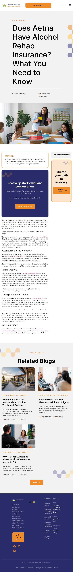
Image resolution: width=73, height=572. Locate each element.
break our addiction (42, 237)
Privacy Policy (47, 537)
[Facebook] (14, 546)
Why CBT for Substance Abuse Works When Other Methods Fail (16, 459)
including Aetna (36, 298)
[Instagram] (19, 546)
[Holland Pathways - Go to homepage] (11, 5)
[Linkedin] (14, 551)
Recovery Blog (47, 531)
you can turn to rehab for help (31, 273)
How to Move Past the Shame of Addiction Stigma (54, 401)
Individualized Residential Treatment (47, 511)
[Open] (70, 5)
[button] (69, 155)
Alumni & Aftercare (47, 518)
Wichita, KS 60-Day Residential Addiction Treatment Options (14, 402)
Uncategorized (18, 20)
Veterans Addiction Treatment (47, 524)
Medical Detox (47, 504)
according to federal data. (15, 256)
